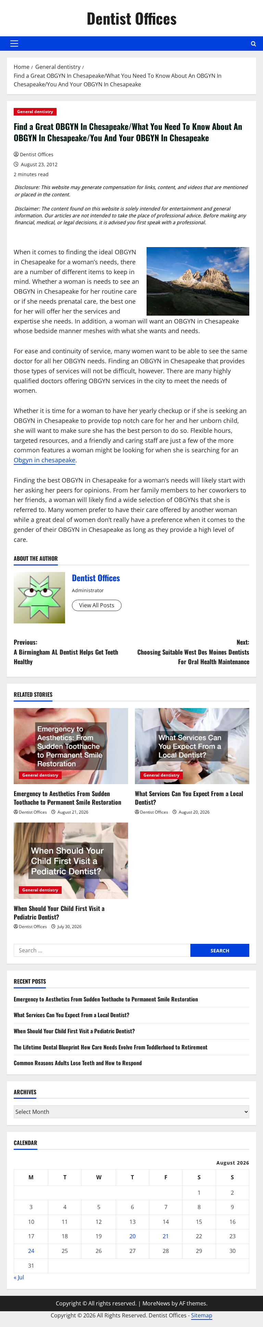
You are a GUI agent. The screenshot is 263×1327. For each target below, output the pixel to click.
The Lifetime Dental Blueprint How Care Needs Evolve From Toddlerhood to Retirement (111, 1047)
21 (166, 1236)
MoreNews (156, 1303)
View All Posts (96, 605)
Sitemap (201, 1315)
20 (132, 1236)
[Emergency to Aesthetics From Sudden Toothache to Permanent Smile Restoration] (71, 746)
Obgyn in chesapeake (44, 460)
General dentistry (35, 111)
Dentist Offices (132, 18)
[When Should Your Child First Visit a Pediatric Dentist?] (71, 861)
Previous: (66, 651)
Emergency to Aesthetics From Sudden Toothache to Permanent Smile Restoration (67, 797)
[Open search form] (253, 43)
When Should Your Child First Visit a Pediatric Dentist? (59, 912)
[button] (14, 43)
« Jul (19, 1277)
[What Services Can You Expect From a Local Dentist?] (192, 746)
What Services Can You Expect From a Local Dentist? (189, 797)
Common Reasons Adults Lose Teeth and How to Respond (78, 1063)
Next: (193, 651)
